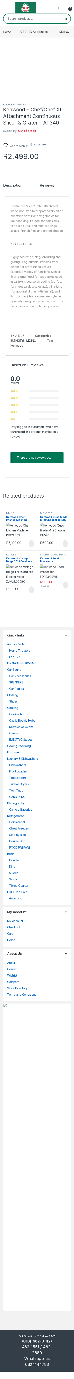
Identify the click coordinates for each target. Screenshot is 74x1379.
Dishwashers (17, 765)
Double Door (17, 841)
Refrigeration (15, 816)
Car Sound (14, 669)
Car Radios (16, 688)
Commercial (17, 822)
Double (14, 860)
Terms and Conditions (21, 994)
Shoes (13, 701)
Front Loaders (18, 771)
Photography (15, 803)
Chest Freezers (19, 828)
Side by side (17, 834)
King (12, 866)
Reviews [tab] (47, 185)
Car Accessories (20, 676)
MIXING (64, 31)
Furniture (13, 752)
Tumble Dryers (19, 784)
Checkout (13, 927)
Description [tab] (12, 185)
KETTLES (11, 554)
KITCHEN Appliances (33, 31)
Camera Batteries (20, 809)
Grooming (15, 898)
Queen (13, 873)
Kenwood (16, 345)
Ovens (13, 733)
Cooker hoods (19, 714)
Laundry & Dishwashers (22, 758)
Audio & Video (16, 644)
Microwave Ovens (21, 727)
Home (7, 31)
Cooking (12, 707)
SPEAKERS (16, 682)
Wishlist (12, 975)
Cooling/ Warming (19, 746)
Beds (10, 854)
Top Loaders (17, 777)
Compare (13, 982)
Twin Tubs (16, 790)
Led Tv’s (15, 657)
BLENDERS (9, 104)
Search (65, 18)
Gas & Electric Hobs (22, 720)
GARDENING (17, 797)
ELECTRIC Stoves (20, 739)
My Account (15, 921)
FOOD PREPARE (49, 554)
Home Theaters (19, 650)
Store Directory (17, 988)
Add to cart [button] (31, 543)
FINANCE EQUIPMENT (21, 663)
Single (13, 879)
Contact (12, 969)
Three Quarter (18, 885)
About (11, 962)
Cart (10, 933)
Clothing (12, 695)
